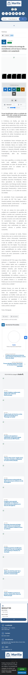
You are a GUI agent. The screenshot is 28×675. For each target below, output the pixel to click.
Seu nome (4, 610)
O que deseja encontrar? (7, 16)
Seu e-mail (5, 614)
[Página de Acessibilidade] (23, 13)
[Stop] (15, 100)
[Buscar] (23, 19)
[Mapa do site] (19, 13)
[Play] (12, 100)
